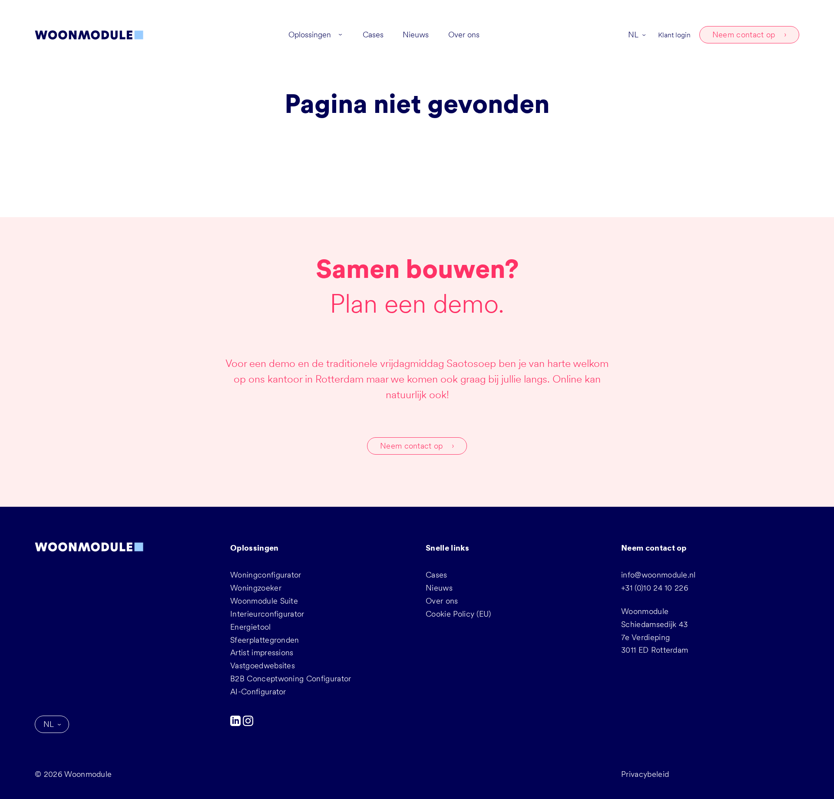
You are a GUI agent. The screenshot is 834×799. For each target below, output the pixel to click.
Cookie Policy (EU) (458, 613)
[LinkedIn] (236, 723)
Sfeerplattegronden (264, 639)
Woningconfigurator (265, 574)
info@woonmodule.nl (658, 574)
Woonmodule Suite (264, 600)
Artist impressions (262, 652)
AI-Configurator (258, 691)
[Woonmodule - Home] (89, 35)
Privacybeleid (645, 774)
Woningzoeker (255, 587)
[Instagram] (248, 723)
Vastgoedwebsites (262, 665)
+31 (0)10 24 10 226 (654, 587)
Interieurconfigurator (267, 613)
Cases (436, 574)
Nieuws (439, 587)
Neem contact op (743, 34)
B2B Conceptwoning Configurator (290, 678)
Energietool (250, 626)
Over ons (442, 600)
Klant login (674, 35)
